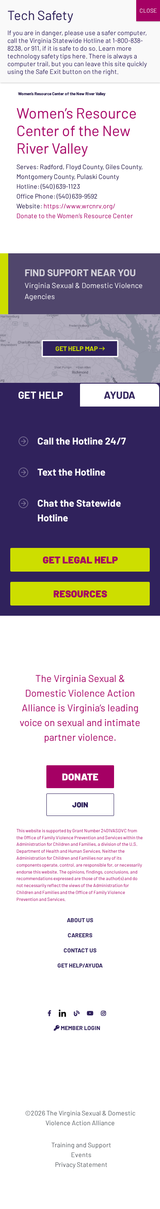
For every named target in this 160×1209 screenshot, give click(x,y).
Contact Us (80, 950)
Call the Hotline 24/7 (81, 441)
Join (80, 804)
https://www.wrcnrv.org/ (79, 206)
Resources (80, 593)
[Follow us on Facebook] (49, 1013)
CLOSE (148, 10)
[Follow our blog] (77, 1013)
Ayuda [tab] (119, 395)
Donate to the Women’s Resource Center (74, 215)
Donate (80, 776)
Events (81, 1154)
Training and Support (81, 1145)
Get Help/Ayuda (80, 965)
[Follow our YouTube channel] (90, 1013)
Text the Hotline (71, 472)
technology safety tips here (46, 56)
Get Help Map (77, 348)
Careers (80, 935)
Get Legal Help (80, 559)
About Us (80, 919)
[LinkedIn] (62, 1013)
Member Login (79, 1027)
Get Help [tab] (40, 395)
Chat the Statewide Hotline (79, 510)
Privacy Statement (81, 1164)
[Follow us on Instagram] (103, 1013)
